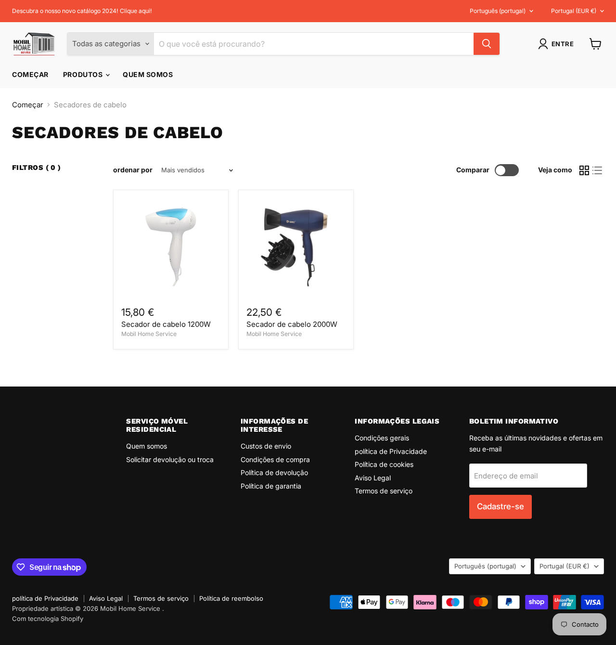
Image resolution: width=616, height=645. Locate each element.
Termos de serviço (383, 491)
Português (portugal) (498, 10)
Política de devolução (274, 472)
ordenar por (133, 170)
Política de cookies (384, 464)
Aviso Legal (373, 478)
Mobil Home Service (149, 333)
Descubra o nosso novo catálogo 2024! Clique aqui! (82, 11)
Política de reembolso (231, 598)
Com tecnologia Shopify (47, 618)
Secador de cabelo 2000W (291, 324)
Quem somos (148, 74)
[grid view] (584, 170)
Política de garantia (271, 486)
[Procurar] (487, 44)
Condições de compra (275, 459)
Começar (30, 74)
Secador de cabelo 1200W (166, 324)
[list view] (597, 170)
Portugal (573, 10)
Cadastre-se (500, 506)
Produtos (83, 74)
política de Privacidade (391, 451)
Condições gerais (382, 438)
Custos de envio (266, 446)
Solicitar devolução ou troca (170, 459)
